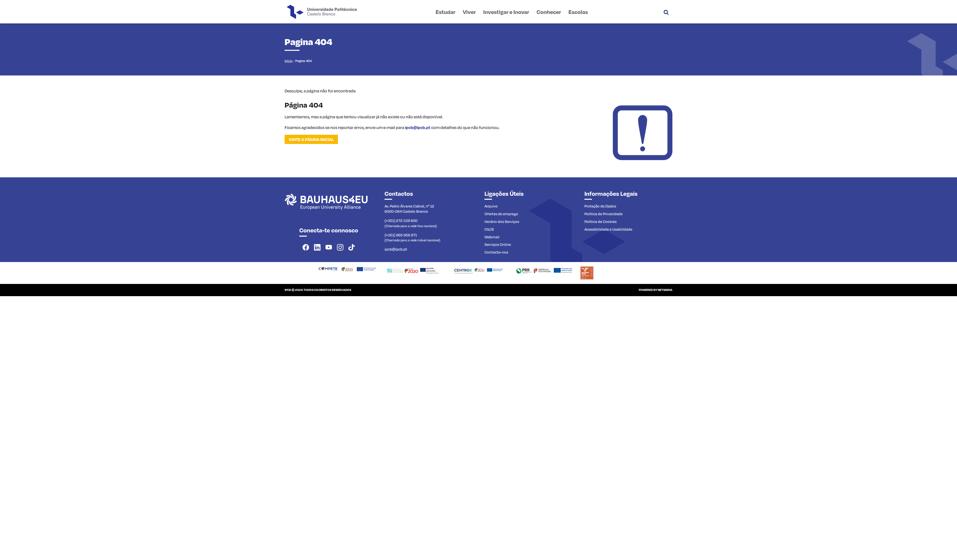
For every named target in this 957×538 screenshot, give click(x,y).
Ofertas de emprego (501, 213)
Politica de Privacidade (603, 213)
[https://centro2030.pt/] (478, 270)
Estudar (445, 11)
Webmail (491, 237)
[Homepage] (347, 268)
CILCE (489, 229)
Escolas (578, 11)
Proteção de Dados (600, 206)
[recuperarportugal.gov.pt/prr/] (544, 270)
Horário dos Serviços (501, 221)
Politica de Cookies (600, 221)
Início (288, 61)
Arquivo (491, 206)
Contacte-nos (496, 252)
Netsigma (665, 290)
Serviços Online (497, 244)
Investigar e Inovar (506, 11)
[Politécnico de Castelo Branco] (329, 206)
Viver (469, 11)
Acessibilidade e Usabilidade (608, 229)
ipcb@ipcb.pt (417, 127)
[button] (666, 11)
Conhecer (549, 11)
